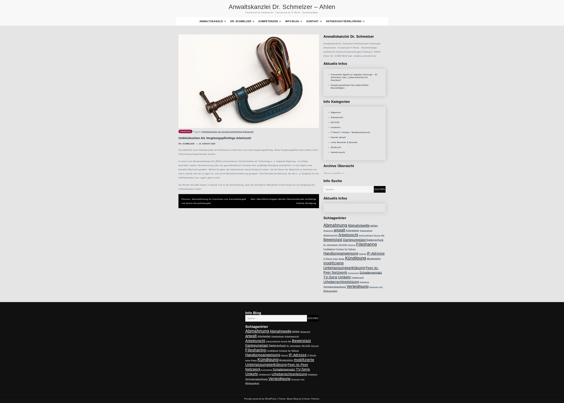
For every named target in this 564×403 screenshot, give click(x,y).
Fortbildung (329, 249)
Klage (342, 259)
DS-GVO (335, 122)
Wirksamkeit (330, 291)
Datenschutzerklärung (344, 21)
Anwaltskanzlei (211, 21)
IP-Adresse (376, 253)
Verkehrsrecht (338, 152)
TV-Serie (330, 277)
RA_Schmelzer (186, 144)
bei (382, 235)
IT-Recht (327, 259)
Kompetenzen (268, 21)
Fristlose (340, 249)
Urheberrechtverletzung (341, 282)
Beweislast (332, 240)
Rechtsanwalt (353, 273)
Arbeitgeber (352, 230)
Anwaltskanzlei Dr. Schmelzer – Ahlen (282, 6)
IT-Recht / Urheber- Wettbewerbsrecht (350, 132)
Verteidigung (358, 286)
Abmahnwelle (359, 225)
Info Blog (292, 21)
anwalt (339, 230)
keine (335, 259)
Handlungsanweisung (340, 253)
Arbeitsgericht (330, 235)
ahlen (374, 225)
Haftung (352, 249)
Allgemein (336, 112)
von (380, 287)
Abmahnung (335, 225)
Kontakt (312, 21)
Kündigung (355, 258)
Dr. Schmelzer (240, 21)
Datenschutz (375, 239)
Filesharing (366, 244)
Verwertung (373, 287)
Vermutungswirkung (334, 287)
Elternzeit (352, 245)
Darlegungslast (354, 240)
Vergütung (364, 282)
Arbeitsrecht (185, 131)
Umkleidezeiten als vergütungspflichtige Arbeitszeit (228, 132)
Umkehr (344, 277)
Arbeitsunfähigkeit (366, 235)
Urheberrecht (358, 278)
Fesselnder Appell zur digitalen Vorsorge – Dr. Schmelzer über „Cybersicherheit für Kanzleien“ (354, 77)
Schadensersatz (371, 272)
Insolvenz (335, 127)
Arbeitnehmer (366, 231)
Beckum (377, 235)
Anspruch (328, 230)
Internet (362, 254)
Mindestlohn (374, 258)
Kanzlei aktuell (338, 137)
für (346, 249)
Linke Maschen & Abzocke (344, 142)
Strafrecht (336, 147)
